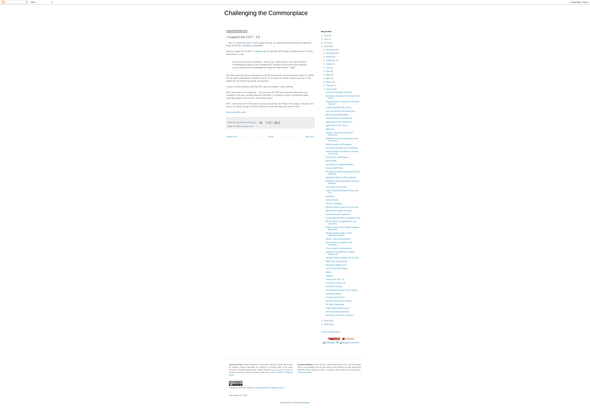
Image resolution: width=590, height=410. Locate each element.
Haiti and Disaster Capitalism (338, 214)
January (329, 89)
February (330, 85)
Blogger (306, 403)
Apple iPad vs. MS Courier (337, 125)
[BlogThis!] (270, 122)
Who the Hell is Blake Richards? (339, 211)
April (328, 78)
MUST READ (331, 161)
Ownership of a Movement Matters (340, 164)
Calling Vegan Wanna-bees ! (338, 308)
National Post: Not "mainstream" (339, 122)
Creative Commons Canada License (269, 388)
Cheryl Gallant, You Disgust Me (339, 248)
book (273, 372)
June (328, 71)
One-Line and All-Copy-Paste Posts (340, 111)
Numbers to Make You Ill (336, 265)
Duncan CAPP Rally (334, 168)
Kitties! (328, 272)
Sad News (330, 196)
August (329, 64)
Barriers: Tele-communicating (338, 239)
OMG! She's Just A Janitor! (336, 261)
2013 (326, 36)
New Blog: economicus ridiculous (340, 315)
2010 (326, 46)
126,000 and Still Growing (336, 268)
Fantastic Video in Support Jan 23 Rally (342, 258)
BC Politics (237, 126)
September (331, 60)
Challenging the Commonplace (266, 13)
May (328, 75)
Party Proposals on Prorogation (339, 144)
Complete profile (304, 372)
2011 (326, 43)
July (328, 68)
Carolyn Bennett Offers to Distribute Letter (343, 218)
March (329, 82)
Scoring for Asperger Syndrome (339, 92)
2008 (326, 324)
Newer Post (232, 137)
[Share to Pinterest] (278, 122)
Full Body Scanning (334, 286)
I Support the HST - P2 (335, 279)
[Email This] (267, 122)
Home (270, 137)
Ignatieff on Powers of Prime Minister (341, 177)
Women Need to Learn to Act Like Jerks (342, 207)
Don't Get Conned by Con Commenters (342, 148)
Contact (279, 372)
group (277, 370)
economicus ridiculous (335, 297)
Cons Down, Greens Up (336, 283)
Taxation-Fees (247, 126)
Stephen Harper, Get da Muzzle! (339, 118)
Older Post (309, 137)
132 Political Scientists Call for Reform (342, 290)
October (329, 57)
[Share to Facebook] (275, 122)
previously (246, 43)
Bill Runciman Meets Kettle (337, 115)
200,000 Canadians (334, 204)
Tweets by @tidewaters (330, 332)
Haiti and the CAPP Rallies (337, 157)
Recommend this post (236, 112)
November (330, 53)
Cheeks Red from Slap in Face (338, 107)
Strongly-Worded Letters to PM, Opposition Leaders (339, 234)
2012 (326, 39)
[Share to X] (273, 122)
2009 (326, 321)
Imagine (329, 276)
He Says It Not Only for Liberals (339, 301)
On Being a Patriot (333, 294)
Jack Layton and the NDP (336, 187)
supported (258, 51)
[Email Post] (260, 122)
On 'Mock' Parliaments (335, 304)
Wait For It (330, 129)
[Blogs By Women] (337, 343)
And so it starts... (332, 200)
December (330, 50)
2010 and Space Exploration (338, 312)
